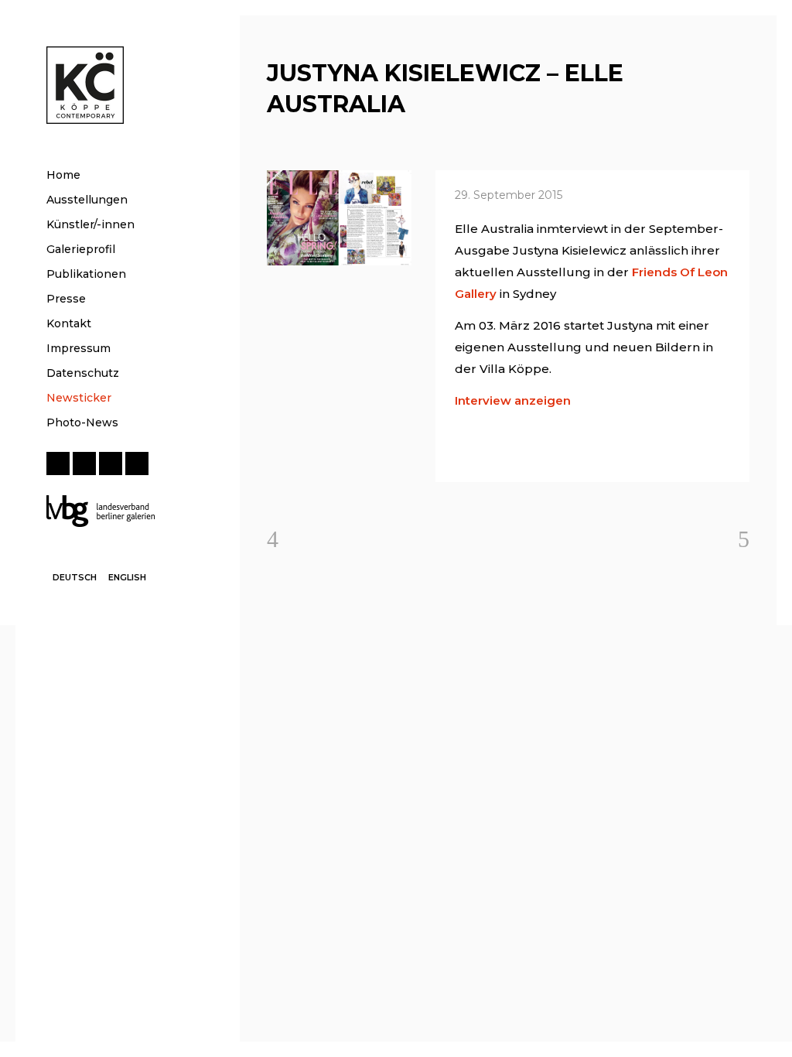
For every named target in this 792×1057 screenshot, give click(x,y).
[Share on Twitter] (487, 451)
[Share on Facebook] (462, 451)
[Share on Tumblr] (561, 451)
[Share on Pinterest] (586, 451)
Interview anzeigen (513, 400)
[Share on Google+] (512, 451)
